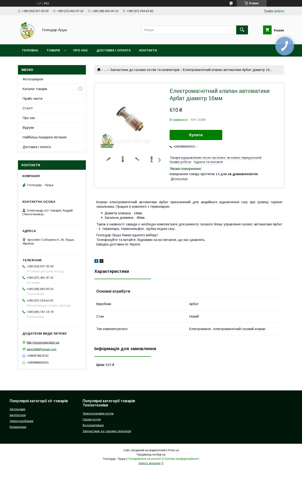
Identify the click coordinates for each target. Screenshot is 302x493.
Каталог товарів (35, 89)
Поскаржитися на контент (144, 458)
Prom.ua (173, 450)
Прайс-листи (32, 98)
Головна (30, 50)
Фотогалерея (33, 79)
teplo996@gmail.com (41, 349)
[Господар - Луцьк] (27, 38)
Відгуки (28, 127)
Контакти (148, 50)
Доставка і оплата (113, 50)
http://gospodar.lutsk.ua (43, 342)
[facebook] (96, 262)
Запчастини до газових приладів (107, 431)
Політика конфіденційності (181, 458)
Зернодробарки (21, 421)
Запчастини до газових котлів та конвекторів (145, 70)
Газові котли (92, 419)
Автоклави (17, 409)
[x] (101, 262)
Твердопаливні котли (98, 413)
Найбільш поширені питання (45, 137)
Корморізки (18, 427)
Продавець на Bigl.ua (151, 454)
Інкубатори (18, 415)
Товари (53, 50)
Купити (196, 135)
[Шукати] (242, 29)
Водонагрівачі (93, 425)
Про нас (80, 50)
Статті (28, 108)
